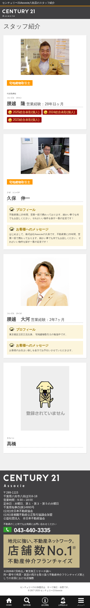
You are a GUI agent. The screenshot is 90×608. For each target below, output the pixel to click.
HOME (9, 605)
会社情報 (45, 605)
